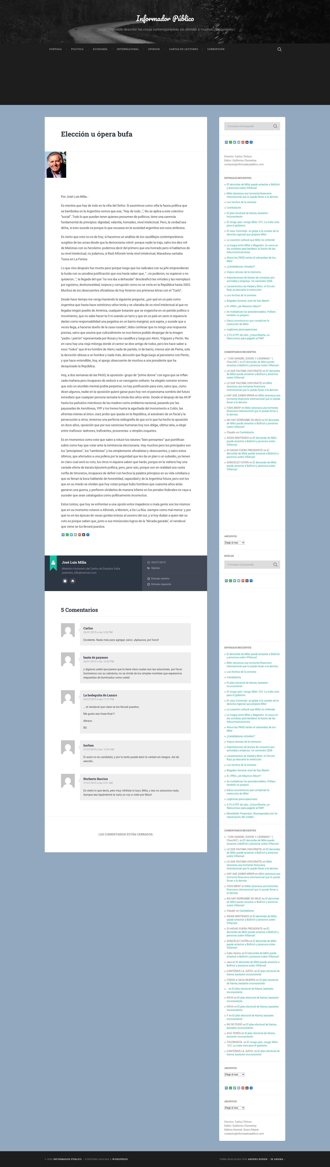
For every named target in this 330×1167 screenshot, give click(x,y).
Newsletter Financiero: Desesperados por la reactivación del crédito (252, 815)
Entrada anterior (160, 578)
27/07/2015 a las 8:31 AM (98, 782)
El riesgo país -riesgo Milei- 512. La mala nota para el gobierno (252, 1044)
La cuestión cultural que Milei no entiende (251, 240)
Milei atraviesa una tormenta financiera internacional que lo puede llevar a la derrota (252, 195)
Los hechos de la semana (241, 202)
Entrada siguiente (161, 584)
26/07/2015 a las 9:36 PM (98, 632)
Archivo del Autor (65, 581)
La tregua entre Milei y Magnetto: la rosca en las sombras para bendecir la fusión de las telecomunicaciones (252, 249)
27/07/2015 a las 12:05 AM (98, 749)
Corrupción (216, 49)
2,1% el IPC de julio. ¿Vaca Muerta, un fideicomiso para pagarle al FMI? (248, 336)
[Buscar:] (252, 126)
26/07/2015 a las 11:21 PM (98, 699)
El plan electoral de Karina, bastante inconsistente (253, 972)
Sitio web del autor (73, 581)
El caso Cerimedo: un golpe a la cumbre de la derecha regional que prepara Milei (253, 232)
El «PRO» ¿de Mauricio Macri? (244, 306)
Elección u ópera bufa (97, 133)
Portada (55, 49)
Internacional (128, 49)
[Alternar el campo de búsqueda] (279, 49)
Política (77, 49)
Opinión (154, 49)
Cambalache (234, 207)
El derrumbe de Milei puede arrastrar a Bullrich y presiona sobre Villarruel (253, 186)
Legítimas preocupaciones (242, 329)
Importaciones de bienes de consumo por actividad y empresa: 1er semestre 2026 (250, 279)
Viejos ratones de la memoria (244, 272)
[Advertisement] (165, 81)
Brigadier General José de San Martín (248, 300)
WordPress (120, 1159)
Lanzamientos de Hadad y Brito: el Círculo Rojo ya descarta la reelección (251, 288)
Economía (100, 49)
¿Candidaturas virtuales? (241, 266)
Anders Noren (257, 1159)
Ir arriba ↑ (278, 1159)
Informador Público (165, 18)
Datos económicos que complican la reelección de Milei (248, 322)
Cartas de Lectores (183, 49)
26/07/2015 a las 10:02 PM (98, 661)
